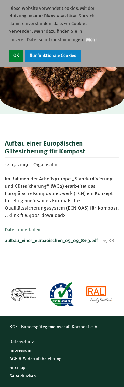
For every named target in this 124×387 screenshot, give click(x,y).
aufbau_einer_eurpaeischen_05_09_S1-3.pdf (51, 241)
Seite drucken (23, 376)
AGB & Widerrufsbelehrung (36, 359)
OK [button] (16, 56)
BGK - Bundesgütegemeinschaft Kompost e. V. (54, 327)
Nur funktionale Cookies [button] (53, 56)
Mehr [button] (91, 40)
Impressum (20, 350)
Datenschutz (22, 342)
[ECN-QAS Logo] (61, 294)
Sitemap (17, 367)
